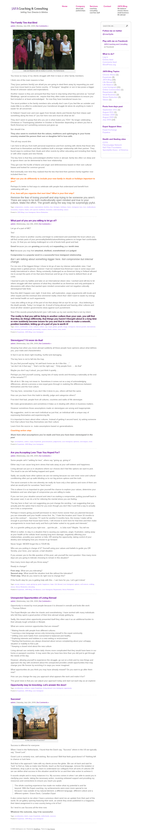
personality (37, 329)
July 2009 (107, 120)
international (91, 326)
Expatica (106, 132)
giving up (34, 584)
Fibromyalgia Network (112, 145)
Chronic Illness (122, 11)
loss (80, 207)
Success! (16, 699)
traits (90, 441)
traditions (42, 209)
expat (32, 207)
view (59, 329)
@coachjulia (108, 34)
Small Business (123, 13)
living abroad (47, 688)
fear (51, 207)
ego (46, 326)
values (66, 209)
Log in (105, 57)
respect (21, 209)
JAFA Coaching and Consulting (115, 44)
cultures (27, 688)
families (46, 207)
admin (13, 26)
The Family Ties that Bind (24, 22)
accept (17, 584)
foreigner (57, 207)
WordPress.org (109, 64)
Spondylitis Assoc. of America (115, 150)
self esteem (84, 584)
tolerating (31, 587)
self (31, 209)
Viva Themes (51, 829)
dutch (26, 816)
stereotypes (84, 441)
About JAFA (79, 9)
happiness (46, 584)
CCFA (105, 142)
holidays (63, 207)
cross (31, 326)
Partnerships (80, 11)
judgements (57, 441)
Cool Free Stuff (95, 13)
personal (17, 329)
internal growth (81, 326)
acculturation (19, 688)
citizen (17, 326)
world (64, 329)
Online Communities (111, 90)
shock (49, 329)
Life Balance (121, 9)
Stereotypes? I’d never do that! (27, 340)
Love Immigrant (30, 212)
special (35, 209)
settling (91, 584)
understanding (58, 209)
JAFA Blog (122, 6)
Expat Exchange (110, 130)
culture (41, 326)
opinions (76, 441)
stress (13, 587)
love (84, 207)
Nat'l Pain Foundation (112, 147)
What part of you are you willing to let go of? (34, 220)
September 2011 (110, 110)
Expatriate (20, 332)
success (53, 816)
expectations (38, 207)
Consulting (93, 11)
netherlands (45, 816)
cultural (36, 326)
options (76, 584)
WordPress (37, 829)
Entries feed (108, 59)
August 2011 (108, 112)
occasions (14, 209)
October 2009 (109, 115)
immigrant (75, 207)
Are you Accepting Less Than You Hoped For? (35, 452)
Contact (107, 6)
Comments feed (110, 62)
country (26, 207)
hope (52, 584)
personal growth (26, 329)
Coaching (93, 9)
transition (49, 209)
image (65, 326)
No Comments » (42, 26)
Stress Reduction (42, 212)
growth (60, 326)
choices (22, 584)
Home (64, 6)
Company (80, 6)
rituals (27, 209)
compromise (19, 207)
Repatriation (57, 589)
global (55, 326)
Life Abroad (121, 15)
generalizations (47, 441)
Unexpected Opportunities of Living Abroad (33, 598)
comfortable (24, 326)
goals (40, 584)
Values (105, 99)
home (69, 207)
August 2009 (108, 117)
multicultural (91, 207)
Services (94, 6)
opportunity (68, 688)
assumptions (19, 441)
